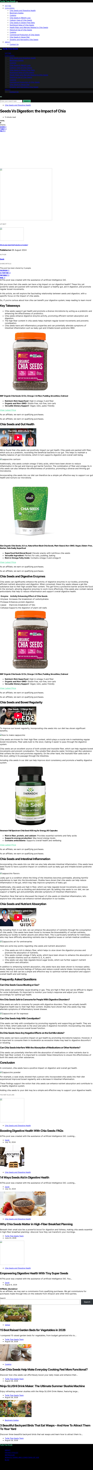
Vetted (8, 6)
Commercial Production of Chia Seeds (25, 35)
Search (27, 101)
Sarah (2, 259)
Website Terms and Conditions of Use (22, 1457)
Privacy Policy (11, 1452)
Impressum (10, 1455)
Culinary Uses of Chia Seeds (21, 20)
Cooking (13, 15)
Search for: (4, 99)
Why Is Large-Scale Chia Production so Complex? (14, 245)
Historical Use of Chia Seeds (21, 30)
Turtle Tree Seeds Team (14, 1236)
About (8, 42)
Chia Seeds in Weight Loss (20, 18)
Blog (7, 1460)
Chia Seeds (10, 8)
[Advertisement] (46, 150)
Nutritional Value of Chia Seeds (22, 25)
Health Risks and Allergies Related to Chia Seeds (29, 27)
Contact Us (14, 44)
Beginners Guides (16, 13)
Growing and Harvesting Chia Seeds (24, 39)
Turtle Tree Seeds (7, 1)
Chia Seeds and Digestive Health (23, 10)
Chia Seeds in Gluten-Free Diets (22, 23)
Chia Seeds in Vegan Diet (20, 37)
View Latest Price (8, 410)
